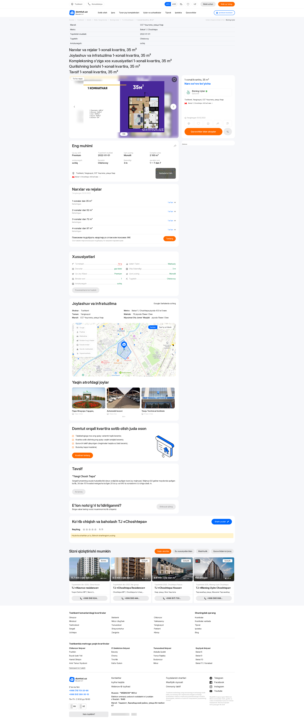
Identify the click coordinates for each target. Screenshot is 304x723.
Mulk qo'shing (226, 4)
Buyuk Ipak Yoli (75, 655)
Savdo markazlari (86, 349)
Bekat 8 (199, 652)
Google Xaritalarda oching (165, 303)
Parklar (82, 332)
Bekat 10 (199, 659)
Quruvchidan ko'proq (222, 551)
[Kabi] (174, 79)
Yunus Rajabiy (159, 655)
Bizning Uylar (230, 20)
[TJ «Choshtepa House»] (172, 588)
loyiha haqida (117, 682)
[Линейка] (173, 354)
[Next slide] (173, 107)
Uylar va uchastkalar (152, 12)
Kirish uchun (208, 4)
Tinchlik (114, 659)
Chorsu (114, 655)
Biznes (103, 561)
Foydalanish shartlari (176, 678)
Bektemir (115, 617)
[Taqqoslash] (189, 123)
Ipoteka (178, 12)
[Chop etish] (208, 123)
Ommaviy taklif (173, 686)
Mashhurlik (202, 551)
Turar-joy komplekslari (129, 12)
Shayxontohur (118, 628)
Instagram (219, 686)
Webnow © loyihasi (120, 686)
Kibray (156, 632)
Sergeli (72, 628)
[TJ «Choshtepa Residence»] (131, 588)
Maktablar (83, 336)
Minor (155, 663)
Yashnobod (74, 625)
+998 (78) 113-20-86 (78, 690)
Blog (197, 632)
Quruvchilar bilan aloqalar (203, 131)
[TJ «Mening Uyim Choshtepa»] (214, 588)
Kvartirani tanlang (82, 455)
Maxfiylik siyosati (174, 682)
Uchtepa (72, 632)
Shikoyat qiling (166, 506)
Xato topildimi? (89, 714)
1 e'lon (170, 202)
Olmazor (72, 617)
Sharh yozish (220, 521)
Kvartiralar (199, 617)
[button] (123, 416)
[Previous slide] (74, 107)
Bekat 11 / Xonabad (204, 663)
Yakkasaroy (159, 621)
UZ (195, 4)
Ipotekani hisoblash (225, 13)
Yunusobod (116, 625)
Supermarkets (85, 353)
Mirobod (72, 621)
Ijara (113, 12)
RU (74, 706)
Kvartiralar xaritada (203, 621)
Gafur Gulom (116, 663)
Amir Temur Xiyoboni (78, 663)
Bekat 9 (199, 655)
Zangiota (115, 632)
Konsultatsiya (97, 4)
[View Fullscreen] (172, 371)
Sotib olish (102, 12)
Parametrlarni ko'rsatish (85, 290)
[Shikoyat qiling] (227, 123)
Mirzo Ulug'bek (118, 621)
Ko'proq (78, 492)
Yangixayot (159, 625)
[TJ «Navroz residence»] (89, 588)
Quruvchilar (191, 12)
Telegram (218, 678)
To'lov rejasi (78, 79)
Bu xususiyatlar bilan (183, 551)
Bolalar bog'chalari (87, 340)
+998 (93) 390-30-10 (79, 694)
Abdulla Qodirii (159, 652)
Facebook (219, 682)
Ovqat (82, 328)
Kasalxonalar (85, 345)
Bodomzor (158, 659)
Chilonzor (158, 617)
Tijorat (168, 12)
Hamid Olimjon (75, 659)
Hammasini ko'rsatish (77, 668)
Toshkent (78, 4)
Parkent (157, 628)
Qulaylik (145, 561)
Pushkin (72, 652)
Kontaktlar (116, 678)
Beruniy (114, 652)
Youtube (218, 691)
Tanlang (169, 238)
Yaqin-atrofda (163, 551)
